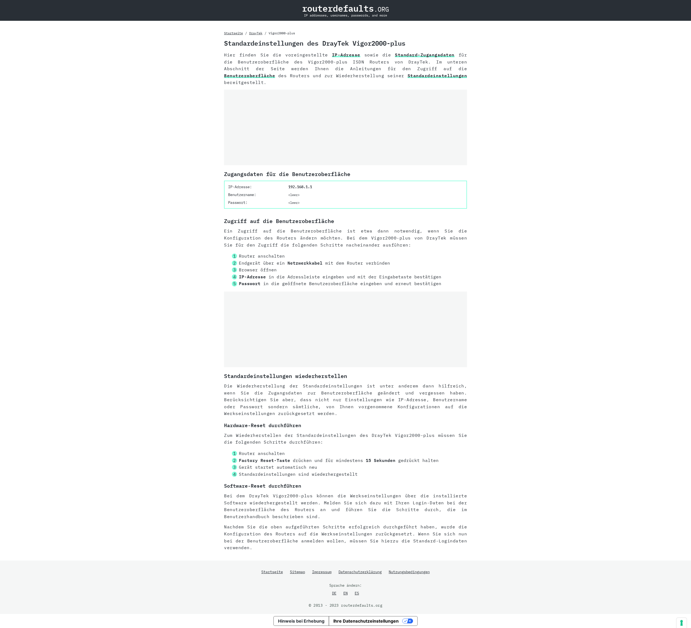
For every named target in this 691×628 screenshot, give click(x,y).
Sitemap (297, 571)
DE (334, 593)
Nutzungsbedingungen (409, 571)
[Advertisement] (345, 127)
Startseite (233, 33)
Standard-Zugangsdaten (425, 55)
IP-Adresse (346, 55)
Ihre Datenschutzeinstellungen (366, 621)
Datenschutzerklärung (360, 571)
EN (345, 593)
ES (357, 593)
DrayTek (255, 33)
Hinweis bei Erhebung (301, 621)
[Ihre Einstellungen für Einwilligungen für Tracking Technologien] (681, 623)
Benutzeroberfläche (249, 75)
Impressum (321, 571)
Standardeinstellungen (437, 75)
